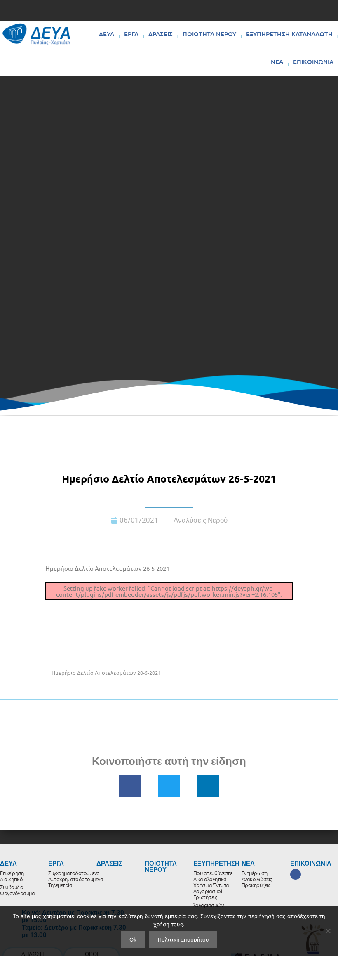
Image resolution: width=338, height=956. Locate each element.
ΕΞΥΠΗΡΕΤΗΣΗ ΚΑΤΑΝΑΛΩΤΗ (289, 34)
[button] (130, 786)
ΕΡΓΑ (131, 34)
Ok (132, 939)
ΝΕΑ (277, 61)
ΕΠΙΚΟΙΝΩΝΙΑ (313, 61)
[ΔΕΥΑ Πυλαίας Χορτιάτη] (36, 34)
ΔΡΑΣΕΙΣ (160, 34)
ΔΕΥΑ (106, 34)
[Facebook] (295, 874)
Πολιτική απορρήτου (183, 939)
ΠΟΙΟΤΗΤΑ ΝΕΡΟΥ (209, 34)
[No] (328, 931)
